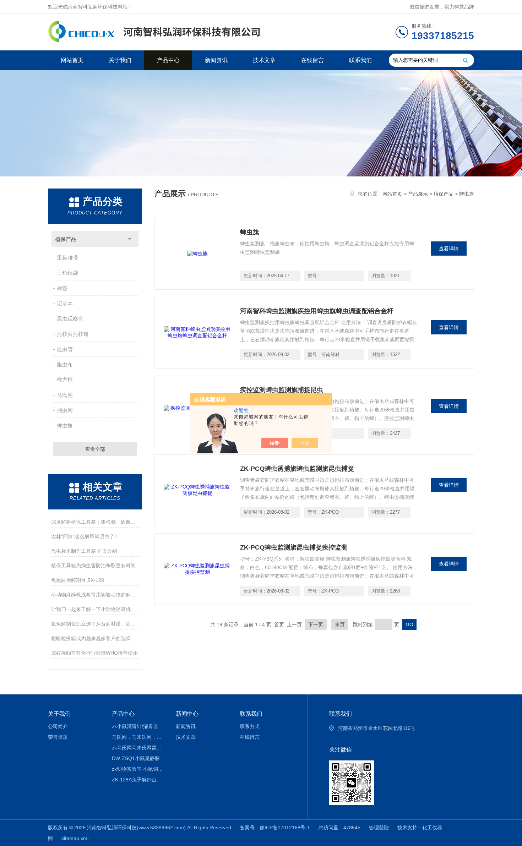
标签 (62, 288)
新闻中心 (187, 714)
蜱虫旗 (65, 425)
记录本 (65, 303)
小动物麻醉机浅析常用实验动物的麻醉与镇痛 (95, 594)
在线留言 (312, 60)
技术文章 (264, 60)
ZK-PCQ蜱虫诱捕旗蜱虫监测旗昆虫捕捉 (297, 468)
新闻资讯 (216, 60)
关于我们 (120, 60)
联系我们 (360, 60)
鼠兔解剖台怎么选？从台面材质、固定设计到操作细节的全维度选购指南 (95, 624)
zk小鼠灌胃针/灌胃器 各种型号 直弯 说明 (138, 726)
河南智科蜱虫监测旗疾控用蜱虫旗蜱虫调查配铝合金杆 (316, 311)
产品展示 (418, 194)
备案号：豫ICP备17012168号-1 (275, 827)
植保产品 (65, 239)
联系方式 (250, 726)
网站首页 (72, 60)
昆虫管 (65, 349)
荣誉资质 (58, 737)
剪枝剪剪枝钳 (73, 334)
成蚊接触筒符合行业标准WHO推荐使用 (94, 653)
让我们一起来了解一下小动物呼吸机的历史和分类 (95, 609)
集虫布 (65, 364)
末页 (340, 624)
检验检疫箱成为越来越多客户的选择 (91, 638)
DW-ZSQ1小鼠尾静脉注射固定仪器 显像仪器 (138, 758)
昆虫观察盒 (70, 319)
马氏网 (65, 395)
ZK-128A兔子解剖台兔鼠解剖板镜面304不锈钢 (138, 779)
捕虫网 (65, 410)
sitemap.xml (74, 838)
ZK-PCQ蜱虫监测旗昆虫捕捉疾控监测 (294, 547)
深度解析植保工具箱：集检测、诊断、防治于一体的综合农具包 (95, 522)
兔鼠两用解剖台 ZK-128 (77, 580)
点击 (129, 239)
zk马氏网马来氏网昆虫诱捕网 (138, 748)
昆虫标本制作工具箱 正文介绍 (84, 551)
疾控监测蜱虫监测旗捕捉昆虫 (281, 389)
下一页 (315, 624)
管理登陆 (379, 827)
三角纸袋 (67, 273)
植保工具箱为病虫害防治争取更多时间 (93, 565)
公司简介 (58, 726)
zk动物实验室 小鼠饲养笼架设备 (138, 769)
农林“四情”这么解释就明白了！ (85, 536)
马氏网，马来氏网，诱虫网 (138, 737)
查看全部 (95, 449)
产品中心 (168, 60)
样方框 (65, 380)
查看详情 (449, 248)
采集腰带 (67, 258)
